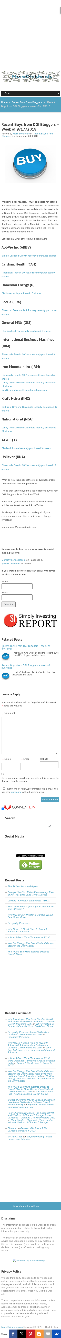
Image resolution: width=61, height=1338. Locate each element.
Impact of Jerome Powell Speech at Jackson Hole (31, 1105)
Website (44, 758)
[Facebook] (13, 1334)
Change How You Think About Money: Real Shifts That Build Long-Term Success (31, 893)
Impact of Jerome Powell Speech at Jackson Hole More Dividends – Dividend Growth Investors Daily (31, 1102)
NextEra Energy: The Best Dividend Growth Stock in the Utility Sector (31, 944)
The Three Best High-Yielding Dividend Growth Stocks (28, 952)
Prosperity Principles (18, 923)
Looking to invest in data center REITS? (29, 900)
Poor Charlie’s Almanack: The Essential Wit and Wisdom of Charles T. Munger (30, 1121)
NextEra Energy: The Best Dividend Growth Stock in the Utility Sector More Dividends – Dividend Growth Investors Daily (31, 1073)
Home (4, 102)
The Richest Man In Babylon (23, 886)
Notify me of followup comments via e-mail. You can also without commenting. (30, 790)
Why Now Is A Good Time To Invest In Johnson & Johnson (28, 930)
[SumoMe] (56, 1334)
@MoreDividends (11, 563)
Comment (8, 714)
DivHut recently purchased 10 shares (21, 293)
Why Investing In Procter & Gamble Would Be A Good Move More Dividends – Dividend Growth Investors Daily (31, 1021)
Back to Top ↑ (52, 1327)
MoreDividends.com (12, 1327)
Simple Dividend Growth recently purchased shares (29, 255)
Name (6, 759)
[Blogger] (39, 1334)
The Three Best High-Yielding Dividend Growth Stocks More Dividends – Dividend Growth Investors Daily (30, 1089)
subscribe (16, 792)
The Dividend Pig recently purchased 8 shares (26, 331)
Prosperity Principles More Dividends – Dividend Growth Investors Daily (28, 1033)
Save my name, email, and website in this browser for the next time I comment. (30, 780)
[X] (21, 1334)
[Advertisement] (30, 32)
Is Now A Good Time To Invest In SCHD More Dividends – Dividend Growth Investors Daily (31, 1060)
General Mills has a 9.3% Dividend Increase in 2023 (27, 1129)
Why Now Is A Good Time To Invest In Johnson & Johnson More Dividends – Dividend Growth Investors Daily (28, 1045)
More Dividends (21, 133)
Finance (12, 1128)
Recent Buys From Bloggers (27, 102)
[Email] (48, 1334)
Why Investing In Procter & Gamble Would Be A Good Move (30, 916)
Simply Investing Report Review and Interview (30, 1137)
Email (25, 759)
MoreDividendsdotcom (14, 559)
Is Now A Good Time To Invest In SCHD (29, 937)
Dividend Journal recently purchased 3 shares (26, 448)
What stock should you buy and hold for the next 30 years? (31, 907)
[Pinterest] (30, 1334)
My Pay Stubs (15, 1136)
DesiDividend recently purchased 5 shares (24, 390)
